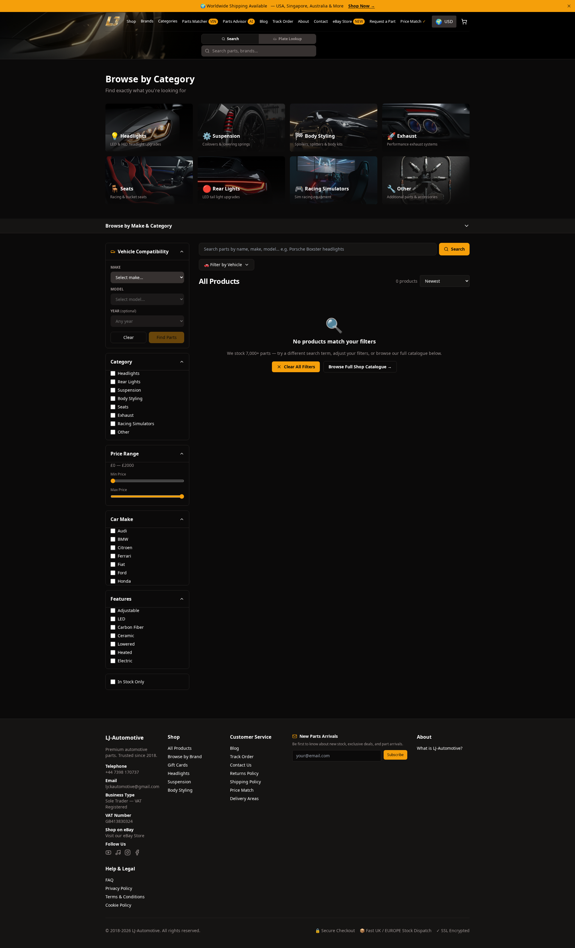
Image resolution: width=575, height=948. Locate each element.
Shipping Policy (245, 782)
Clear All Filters (299, 366)
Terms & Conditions (125, 896)
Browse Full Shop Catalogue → (360, 366)
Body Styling (180, 790)
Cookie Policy (118, 905)
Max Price (119, 489)
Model (117, 289)
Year (123, 311)
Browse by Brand (185, 756)
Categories (167, 21)
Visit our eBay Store (124, 835)
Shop (131, 21)
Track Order (283, 21)
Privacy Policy (118, 888)
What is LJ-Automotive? (439, 748)
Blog (264, 21)
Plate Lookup (290, 38)
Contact (321, 21)
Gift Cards (178, 765)
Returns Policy (244, 773)
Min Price (118, 474)
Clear (128, 337)
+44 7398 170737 (122, 772)
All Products (180, 748)
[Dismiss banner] (569, 6)
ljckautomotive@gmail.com (132, 786)
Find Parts (167, 337)
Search (233, 38)
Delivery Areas (244, 798)
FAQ (109, 880)
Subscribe (395, 754)
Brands (147, 21)
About (303, 21)
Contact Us (241, 765)
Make (116, 267)
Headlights (179, 773)
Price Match (242, 790)
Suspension (179, 782)
